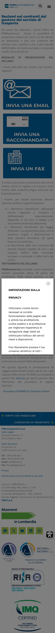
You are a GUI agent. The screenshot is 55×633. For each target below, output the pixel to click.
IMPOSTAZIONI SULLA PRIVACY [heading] (24, 293)
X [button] (48, 283)
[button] (49, 6)
